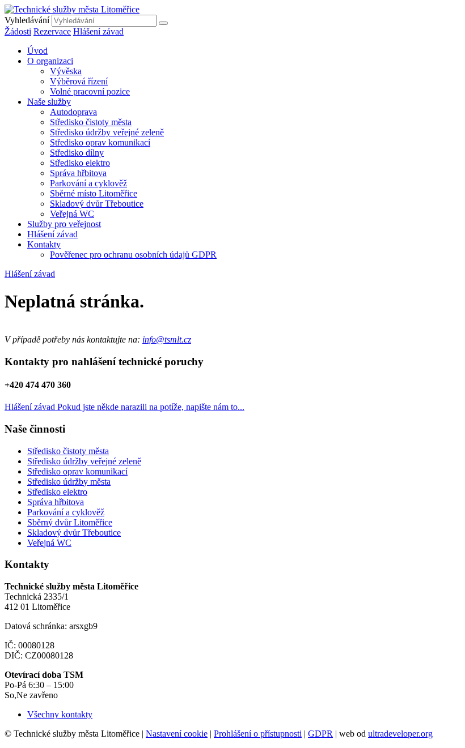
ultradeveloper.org (400, 733)
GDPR (320, 733)
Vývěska (66, 71)
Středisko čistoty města (91, 122)
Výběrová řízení (79, 81)
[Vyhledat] (163, 23)
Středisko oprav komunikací (100, 142)
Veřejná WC (72, 214)
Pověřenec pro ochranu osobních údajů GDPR (133, 254)
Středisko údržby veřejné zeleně (107, 132)
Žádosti (18, 31)
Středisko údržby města (69, 481)
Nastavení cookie (177, 733)
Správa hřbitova (78, 173)
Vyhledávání (27, 20)
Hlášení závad (98, 31)
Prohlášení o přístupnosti (258, 733)
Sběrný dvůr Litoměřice (69, 522)
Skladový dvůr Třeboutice (96, 203)
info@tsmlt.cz (166, 339)
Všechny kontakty (59, 714)
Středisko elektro (80, 163)
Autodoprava (73, 112)
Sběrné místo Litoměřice (93, 193)
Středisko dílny (77, 152)
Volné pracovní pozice (90, 91)
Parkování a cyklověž (88, 183)
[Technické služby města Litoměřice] (72, 9)
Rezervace (52, 31)
